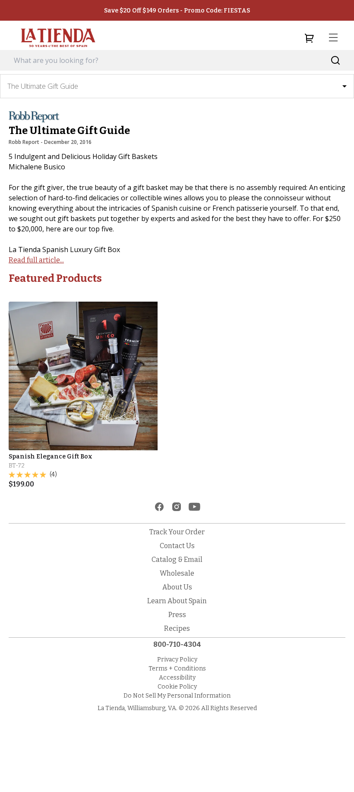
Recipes (177, 628)
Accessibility (177, 677)
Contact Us (177, 546)
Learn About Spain (177, 601)
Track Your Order (177, 532)
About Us (177, 587)
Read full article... (36, 260)
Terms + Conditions (177, 668)
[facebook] (159, 507)
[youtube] (194, 506)
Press (177, 615)
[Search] (335, 60)
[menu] (333, 38)
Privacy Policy (177, 659)
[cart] (309, 38)
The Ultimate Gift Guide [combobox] (42, 86)
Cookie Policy (177, 686)
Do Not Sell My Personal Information (177, 695)
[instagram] (176, 507)
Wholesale (177, 573)
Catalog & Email (177, 559)
